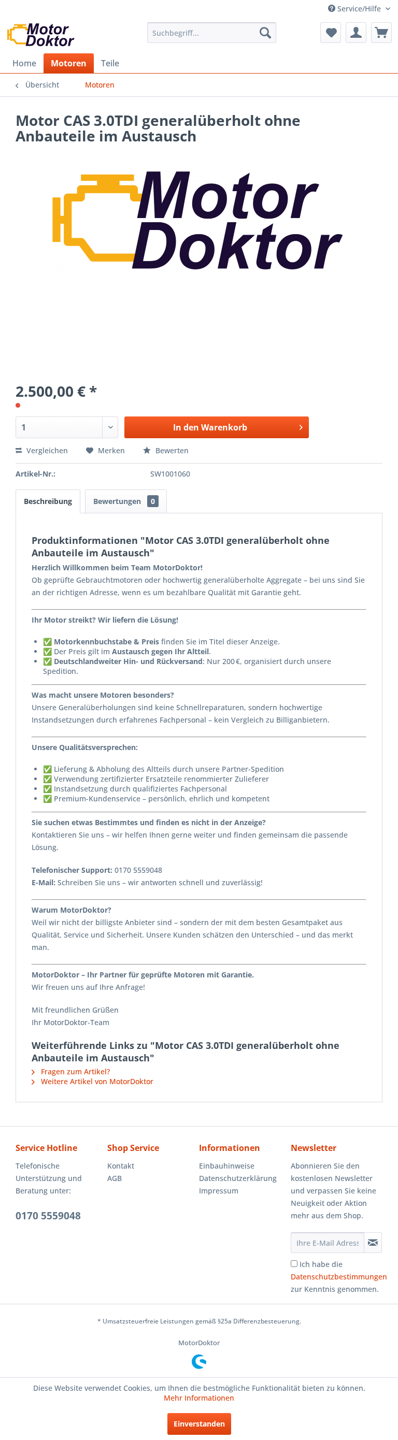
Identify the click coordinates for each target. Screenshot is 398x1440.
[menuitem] (212, 32)
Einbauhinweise (226, 1166)
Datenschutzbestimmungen (339, 1276)
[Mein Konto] (356, 32)
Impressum (218, 1191)
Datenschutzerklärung (238, 1178)
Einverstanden (199, 1424)
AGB (114, 1178)
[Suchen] (265, 32)
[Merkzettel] (330, 32)
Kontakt (120, 1166)
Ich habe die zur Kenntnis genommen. (339, 1276)
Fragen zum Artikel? (74, 1071)
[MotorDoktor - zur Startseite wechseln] (41, 35)
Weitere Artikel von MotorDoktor (96, 1081)
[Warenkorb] (381, 32)
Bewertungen (124, 501)
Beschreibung (48, 501)
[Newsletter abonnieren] (373, 1242)
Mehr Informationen (199, 1398)
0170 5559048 (48, 1215)
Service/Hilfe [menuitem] (359, 8)
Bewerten (171, 450)
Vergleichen (46, 450)
